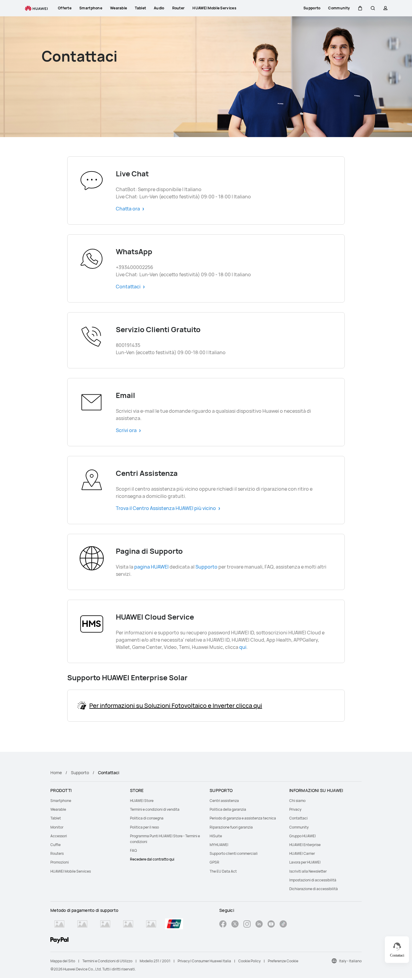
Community (299, 827)
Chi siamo (297, 800)
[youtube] (271, 925)
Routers (57, 853)
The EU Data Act (223, 871)
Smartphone (60, 800)
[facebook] (223, 925)
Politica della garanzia (228, 809)
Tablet (55, 818)
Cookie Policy (249, 961)
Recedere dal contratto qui (152, 859)
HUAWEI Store (142, 800)
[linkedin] (259, 925)
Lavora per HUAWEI (305, 862)
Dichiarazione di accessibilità (313, 888)
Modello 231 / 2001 (155, 961)
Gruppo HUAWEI (302, 836)
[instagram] (247, 925)
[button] (360, 8)
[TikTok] (283, 925)
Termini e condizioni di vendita (154, 809)
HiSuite (216, 836)
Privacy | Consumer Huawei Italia (204, 961)
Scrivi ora (126, 430)
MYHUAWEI (219, 844)
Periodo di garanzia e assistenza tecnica (243, 818)
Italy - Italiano (350, 961)
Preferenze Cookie (283, 961)
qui (242, 647)
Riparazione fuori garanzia (231, 827)
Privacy (295, 809)
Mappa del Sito (62, 961)
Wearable (58, 809)
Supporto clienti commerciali (234, 853)
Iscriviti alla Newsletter (308, 871)
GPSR (214, 862)
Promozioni (59, 862)
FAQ (133, 850)
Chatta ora (128, 208)
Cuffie (55, 844)
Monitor (56, 827)
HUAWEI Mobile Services (70, 871)
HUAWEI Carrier (302, 853)
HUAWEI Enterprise (305, 844)
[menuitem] (86, 800)
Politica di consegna (146, 818)
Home (56, 772)
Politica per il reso (144, 827)
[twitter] (235, 925)
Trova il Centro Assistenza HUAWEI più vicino (166, 508)
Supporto (206, 566)
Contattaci (128, 286)
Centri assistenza (224, 800)
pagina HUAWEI (151, 566)
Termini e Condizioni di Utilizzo (107, 961)
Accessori (58, 836)
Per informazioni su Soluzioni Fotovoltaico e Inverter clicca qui (175, 705)
